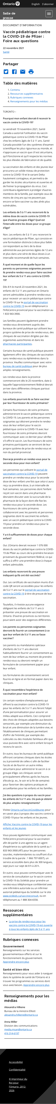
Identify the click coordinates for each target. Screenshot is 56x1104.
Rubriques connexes (21, 97)
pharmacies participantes (17, 344)
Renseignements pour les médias (29, 101)
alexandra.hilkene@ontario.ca (21, 1014)
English (36, 4)
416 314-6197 (11, 1033)
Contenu (15, 89)
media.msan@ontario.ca (18, 1029)
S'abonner (48, 4)
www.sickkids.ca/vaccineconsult (20, 895)
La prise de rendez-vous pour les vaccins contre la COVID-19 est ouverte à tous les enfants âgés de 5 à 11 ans (30, 925)
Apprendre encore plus (16, 961)
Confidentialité (17, 1069)
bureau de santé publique (17, 366)
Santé (6, 52)
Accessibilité (16, 1062)
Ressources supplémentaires (26, 93)
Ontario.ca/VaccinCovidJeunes (28, 809)
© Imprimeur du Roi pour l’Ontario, (18, 1084)
